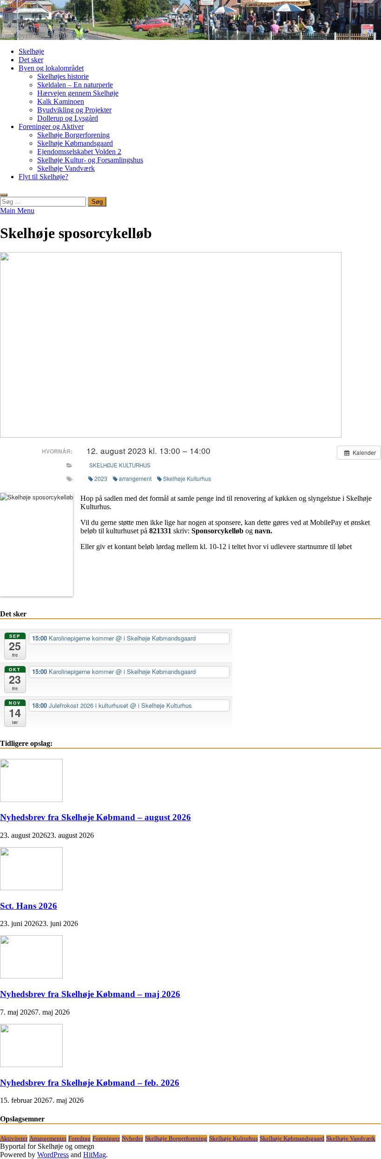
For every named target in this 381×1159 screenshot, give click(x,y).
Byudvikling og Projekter (74, 110)
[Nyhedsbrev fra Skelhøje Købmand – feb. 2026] (31, 1064)
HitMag (94, 1155)
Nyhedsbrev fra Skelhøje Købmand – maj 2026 (90, 994)
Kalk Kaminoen (60, 101)
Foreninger (106, 1138)
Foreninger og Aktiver (51, 126)
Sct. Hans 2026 (28, 906)
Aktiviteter (13, 1138)
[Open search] (3, 195)
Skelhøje (13, 20)
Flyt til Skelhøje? (43, 177)
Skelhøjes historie (63, 76)
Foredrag (79, 1138)
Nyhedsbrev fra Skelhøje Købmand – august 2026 (95, 817)
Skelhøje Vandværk (66, 168)
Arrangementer (47, 1138)
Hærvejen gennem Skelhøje (77, 93)
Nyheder (132, 1138)
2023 (100, 478)
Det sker (31, 60)
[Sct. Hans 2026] (31, 888)
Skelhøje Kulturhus (120, 465)
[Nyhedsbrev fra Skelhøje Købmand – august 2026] (31, 799)
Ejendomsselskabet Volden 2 (79, 151)
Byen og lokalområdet (51, 68)
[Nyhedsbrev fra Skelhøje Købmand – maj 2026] (31, 976)
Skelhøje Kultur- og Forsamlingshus (90, 160)
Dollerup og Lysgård (67, 118)
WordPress (53, 1155)
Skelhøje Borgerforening (73, 135)
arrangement (135, 478)
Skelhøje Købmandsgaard (75, 143)
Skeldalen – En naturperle (75, 85)
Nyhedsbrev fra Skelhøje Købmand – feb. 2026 (89, 1083)
